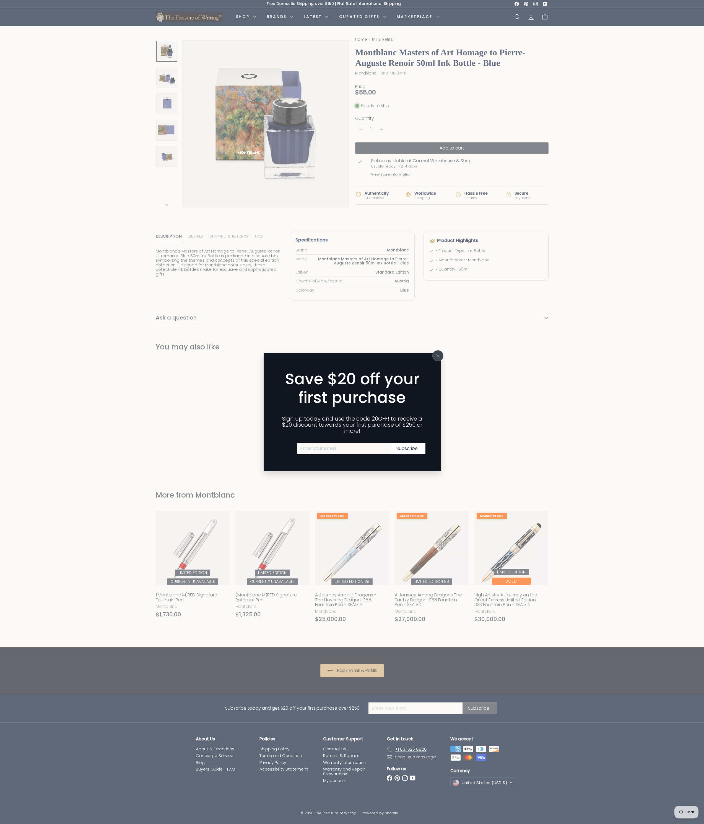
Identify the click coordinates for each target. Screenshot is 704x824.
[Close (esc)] (437, 355)
